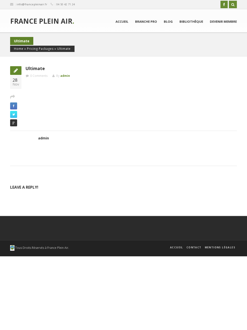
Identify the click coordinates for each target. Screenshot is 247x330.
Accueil (122, 21)
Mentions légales (220, 247)
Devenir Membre (223, 21)
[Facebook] (224, 4)
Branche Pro (146, 21)
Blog (168, 21)
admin (65, 76)
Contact (193, 247)
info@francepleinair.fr (32, 4)
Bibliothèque (191, 21)
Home (18, 49)
